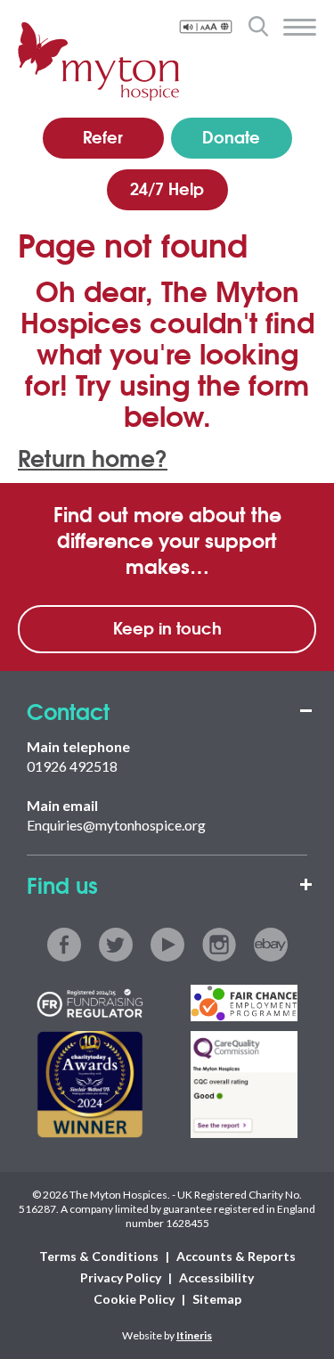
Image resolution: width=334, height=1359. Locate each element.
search (258, 25)
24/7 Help (167, 188)
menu (299, 28)
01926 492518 (72, 765)
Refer (103, 136)
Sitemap (216, 1298)
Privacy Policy (120, 1277)
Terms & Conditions (99, 1256)
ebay (271, 945)
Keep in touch (167, 627)
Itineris (194, 1335)
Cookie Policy (134, 1298)
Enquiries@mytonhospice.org (116, 824)
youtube (167, 945)
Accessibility (216, 1277)
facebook (64, 945)
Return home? (92, 456)
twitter (116, 945)
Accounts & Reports (236, 1256)
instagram (219, 945)
